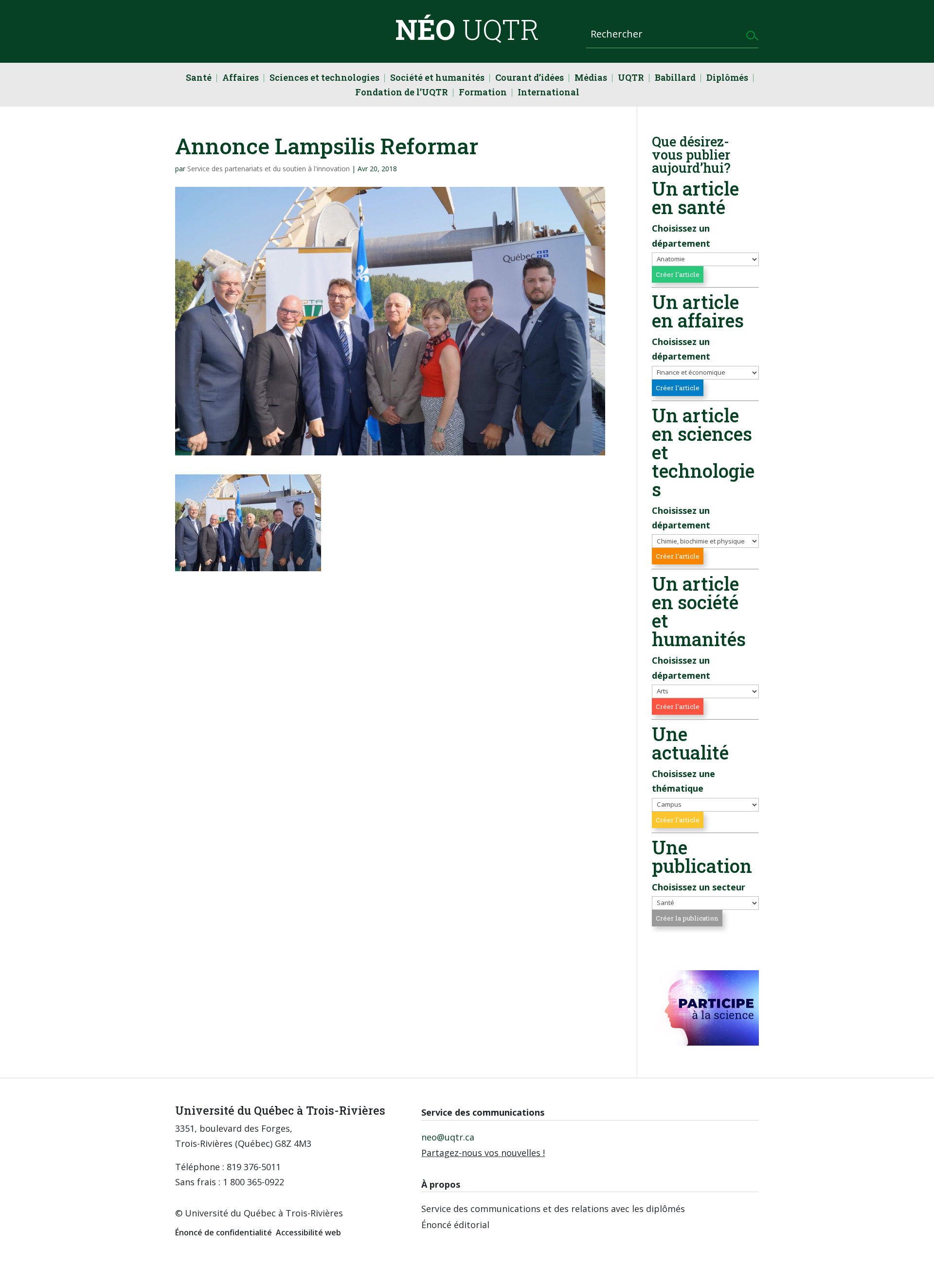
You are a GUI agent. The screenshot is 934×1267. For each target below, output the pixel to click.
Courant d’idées (529, 78)
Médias (591, 78)
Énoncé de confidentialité (223, 1232)
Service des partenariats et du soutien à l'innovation (268, 168)
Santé (199, 78)
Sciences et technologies (324, 78)
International (548, 93)
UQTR (631, 78)
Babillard (675, 78)
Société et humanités (437, 78)
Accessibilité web (308, 1232)
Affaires (240, 78)
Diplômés (727, 78)
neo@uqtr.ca (447, 1137)
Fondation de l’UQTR (401, 93)
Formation (483, 93)
